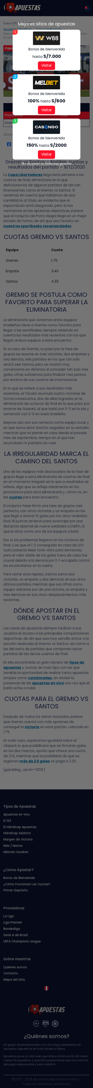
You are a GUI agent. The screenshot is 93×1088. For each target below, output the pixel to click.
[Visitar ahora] (46, 38)
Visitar (46, 65)
